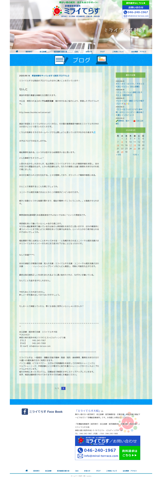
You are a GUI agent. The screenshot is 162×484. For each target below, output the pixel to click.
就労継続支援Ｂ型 (60, 51)
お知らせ (89, 51)
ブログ (102, 51)
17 (130, 145)
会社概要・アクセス (138, 51)
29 (122, 152)
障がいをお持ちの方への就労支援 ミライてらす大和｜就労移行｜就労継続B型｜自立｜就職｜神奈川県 (76, 9)
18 (135, 145)
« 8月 (118, 154)
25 (135, 148)
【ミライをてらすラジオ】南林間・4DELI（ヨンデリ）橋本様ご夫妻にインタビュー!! (130, 112)
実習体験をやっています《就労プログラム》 (51, 75)
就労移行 (29, 51)
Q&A (76, 51)
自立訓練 (43, 51)
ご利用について (118, 51)
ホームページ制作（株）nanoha (81, 476)
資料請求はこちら (135, 3)
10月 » (136, 154)
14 (118, 145)
